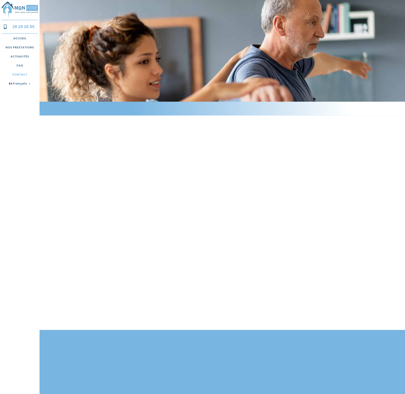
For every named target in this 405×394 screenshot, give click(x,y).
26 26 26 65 (23, 26)
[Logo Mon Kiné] (20, 3)
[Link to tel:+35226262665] (5, 27)
